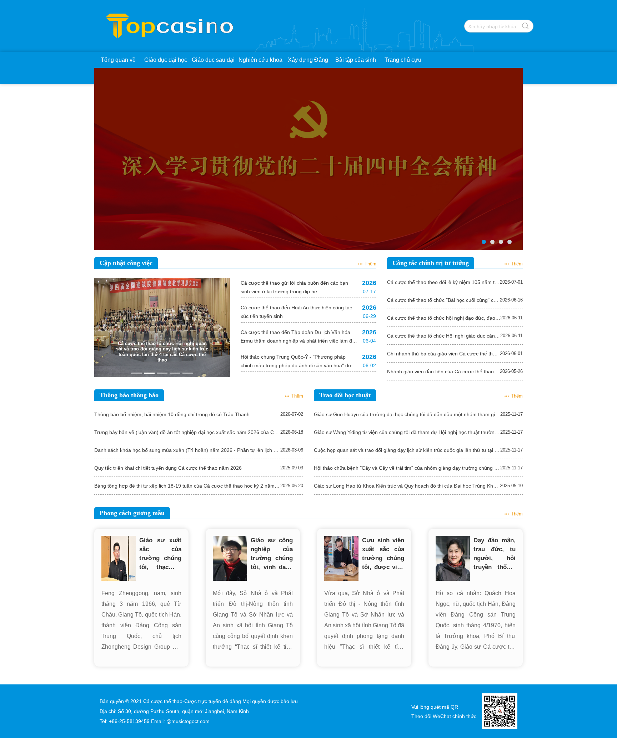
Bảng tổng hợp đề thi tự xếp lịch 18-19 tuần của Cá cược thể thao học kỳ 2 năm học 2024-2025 (187, 486)
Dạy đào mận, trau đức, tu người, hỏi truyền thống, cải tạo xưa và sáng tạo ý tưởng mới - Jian (494, 554)
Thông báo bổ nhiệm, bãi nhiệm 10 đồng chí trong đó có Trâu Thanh (172, 414)
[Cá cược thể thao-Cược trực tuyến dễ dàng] (171, 14)
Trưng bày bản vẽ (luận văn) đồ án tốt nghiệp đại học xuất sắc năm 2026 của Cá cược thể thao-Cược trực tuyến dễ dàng (187, 432)
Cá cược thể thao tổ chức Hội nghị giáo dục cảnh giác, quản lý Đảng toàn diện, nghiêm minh (443, 336)
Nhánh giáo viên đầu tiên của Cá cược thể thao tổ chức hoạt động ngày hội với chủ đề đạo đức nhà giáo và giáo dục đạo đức (443, 371)
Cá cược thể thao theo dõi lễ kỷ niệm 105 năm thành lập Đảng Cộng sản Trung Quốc (443, 282)
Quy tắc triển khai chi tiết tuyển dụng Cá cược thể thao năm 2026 (168, 468)
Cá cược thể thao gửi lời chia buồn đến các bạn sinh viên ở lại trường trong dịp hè (294, 287)
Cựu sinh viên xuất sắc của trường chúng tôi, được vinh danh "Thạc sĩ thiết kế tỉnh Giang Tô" (383, 554)
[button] (104, 327)
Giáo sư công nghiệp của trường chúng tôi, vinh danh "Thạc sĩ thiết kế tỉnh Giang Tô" (272, 554)
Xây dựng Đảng (308, 60)
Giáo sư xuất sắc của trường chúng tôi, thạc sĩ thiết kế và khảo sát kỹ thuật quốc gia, (160, 554)
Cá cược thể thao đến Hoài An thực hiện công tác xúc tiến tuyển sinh (296, 312)
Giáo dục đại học (165, 60)
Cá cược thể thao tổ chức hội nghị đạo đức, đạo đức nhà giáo (443, 318)
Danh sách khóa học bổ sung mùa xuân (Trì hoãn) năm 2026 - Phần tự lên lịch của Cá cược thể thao (187, 450)
